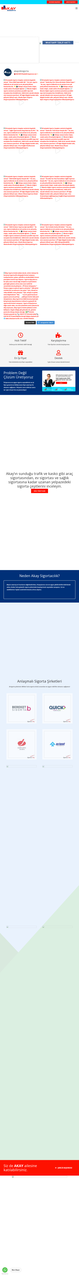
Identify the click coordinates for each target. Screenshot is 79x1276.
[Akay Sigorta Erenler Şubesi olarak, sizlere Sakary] (21, 295)
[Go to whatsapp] (5, 1269)
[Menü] (76, 8)
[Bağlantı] (8, 8)
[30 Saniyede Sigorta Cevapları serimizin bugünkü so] (21, 102)
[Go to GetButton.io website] (5, 1274)
